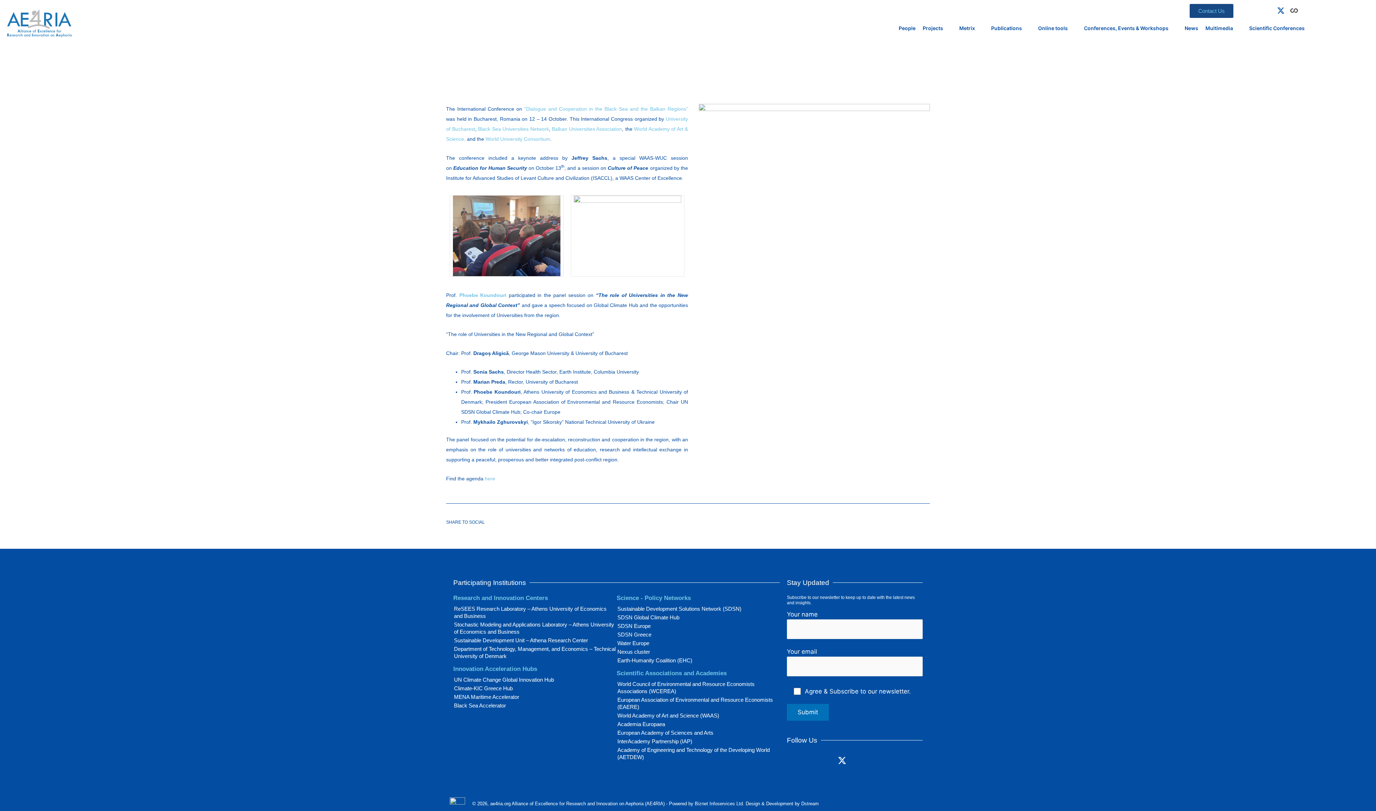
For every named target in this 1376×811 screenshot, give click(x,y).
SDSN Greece (634, 635)
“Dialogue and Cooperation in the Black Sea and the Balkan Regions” (606, 109)
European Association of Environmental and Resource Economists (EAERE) (695, 703)
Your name (802, 614)
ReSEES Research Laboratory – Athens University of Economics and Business (530, 612)
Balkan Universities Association (587, 129)
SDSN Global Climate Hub (648, 617)
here (490, 478)
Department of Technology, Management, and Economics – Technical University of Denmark (535, 652)
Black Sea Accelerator (480, 705)
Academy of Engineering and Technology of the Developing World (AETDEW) (693, 753)
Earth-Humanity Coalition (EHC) (654, 660)
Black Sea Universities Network (513, 129)
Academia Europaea (641, 724)
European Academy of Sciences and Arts (665, 733)
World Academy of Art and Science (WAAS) (668, 715)
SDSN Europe (634, 626)
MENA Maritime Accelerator (486, 697)
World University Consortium (518, 139)
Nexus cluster (633, 652)
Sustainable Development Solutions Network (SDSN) (679, 609)
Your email (802, 651)
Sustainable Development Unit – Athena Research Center (521, 640)
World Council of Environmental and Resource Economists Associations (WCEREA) (686, 687)
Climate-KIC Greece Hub (483, 688)
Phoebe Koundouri (483, 295)
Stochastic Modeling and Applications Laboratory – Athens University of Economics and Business (534, 628)
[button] (1304, 9)
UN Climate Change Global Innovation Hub (504, 680)
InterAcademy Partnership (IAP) (654, 741)
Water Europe (633, 643)
